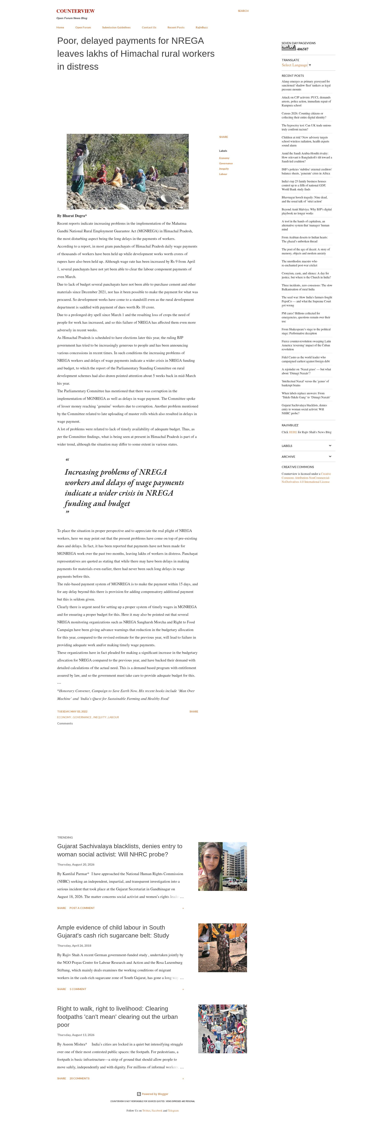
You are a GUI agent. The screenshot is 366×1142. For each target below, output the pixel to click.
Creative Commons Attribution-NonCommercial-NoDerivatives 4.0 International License (306, 478)
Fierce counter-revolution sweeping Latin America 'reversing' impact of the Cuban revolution (306, 345)
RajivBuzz (202, 27)
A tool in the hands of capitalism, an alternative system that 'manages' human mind (305, 225)
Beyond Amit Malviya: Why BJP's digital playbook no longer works (307, 211)
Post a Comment (82, 908)
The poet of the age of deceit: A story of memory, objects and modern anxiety (306, 251)
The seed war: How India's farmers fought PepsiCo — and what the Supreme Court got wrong (307, 301)
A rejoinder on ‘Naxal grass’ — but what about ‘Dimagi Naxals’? (306, 371)
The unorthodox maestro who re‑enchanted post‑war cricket (299, 263)
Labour (223, 174)
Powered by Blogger (154, 1094)
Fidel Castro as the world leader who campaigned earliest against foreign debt (306, 359)
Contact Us (149, 27)
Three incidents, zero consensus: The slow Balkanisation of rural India (307, 287)
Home (60, 27)
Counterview (75, 10)
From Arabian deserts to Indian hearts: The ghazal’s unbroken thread (305, 239)
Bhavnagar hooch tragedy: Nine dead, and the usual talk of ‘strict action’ (304, 199)
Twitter (146, 1110)
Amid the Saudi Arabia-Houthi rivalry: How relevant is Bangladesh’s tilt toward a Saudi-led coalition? (307, 157)
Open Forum (83, 27)
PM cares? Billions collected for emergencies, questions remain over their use (306, 317)
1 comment (78, 989)
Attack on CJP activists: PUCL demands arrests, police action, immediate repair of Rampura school (306, 101)
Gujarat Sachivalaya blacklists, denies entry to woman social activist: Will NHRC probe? (304, 409)
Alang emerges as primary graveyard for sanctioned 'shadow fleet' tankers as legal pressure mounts (306, 85)
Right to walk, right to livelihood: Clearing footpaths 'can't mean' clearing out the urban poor (117, 1016)
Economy (224, 158)
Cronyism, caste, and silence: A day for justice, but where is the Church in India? (306, 275)
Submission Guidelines (116, 27)
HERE (293, 432)
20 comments (79, 1078)
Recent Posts (176, 27)
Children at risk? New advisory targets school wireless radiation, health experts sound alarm (305, 141)
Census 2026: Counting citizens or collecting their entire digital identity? (304, 115)
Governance (226, 163)
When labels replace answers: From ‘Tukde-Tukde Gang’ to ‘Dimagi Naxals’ (306, 395)
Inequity (224, 168)
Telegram (173, 1110)
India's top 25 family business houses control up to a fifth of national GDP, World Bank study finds (304, 185)
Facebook (157, 1110)
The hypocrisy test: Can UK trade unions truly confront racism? (306, 127)
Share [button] (223, 136)
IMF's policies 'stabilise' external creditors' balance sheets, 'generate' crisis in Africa (307, 171)
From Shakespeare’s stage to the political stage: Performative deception (306, 331)
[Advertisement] (152, 103)
